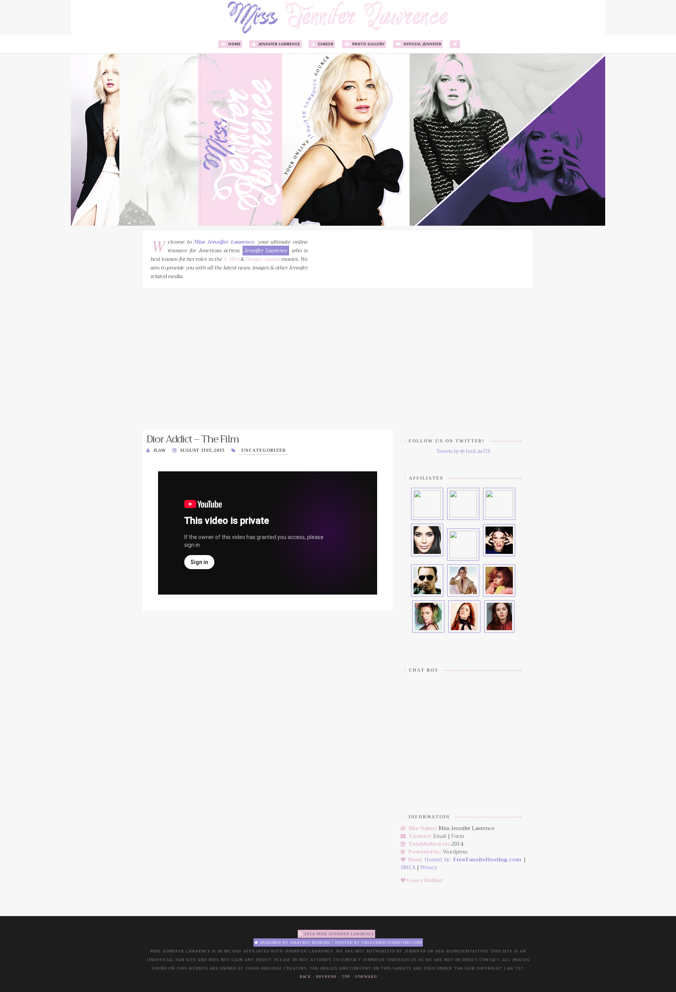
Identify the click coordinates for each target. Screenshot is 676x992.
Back (305, 976)
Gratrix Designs (310, 942)
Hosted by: (438, 859)
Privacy (428, 867)
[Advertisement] (338, 359)
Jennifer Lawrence (278, 44)
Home (234, 44)
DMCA (408, 867)
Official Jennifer (421, 44)
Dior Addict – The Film (192, 439)
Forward (366, 976)
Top (346, 976)
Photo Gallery (368, 44)
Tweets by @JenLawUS (463, 451)
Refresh (326, 976)
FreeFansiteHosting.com (487, 859)
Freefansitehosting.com (391, 942)
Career (324, 44)
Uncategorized (263, 450)
